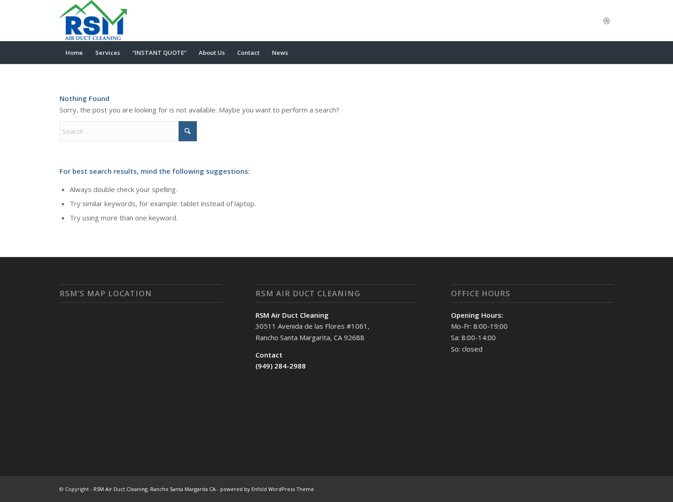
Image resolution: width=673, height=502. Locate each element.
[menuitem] (74, 52)
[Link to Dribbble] (606, 20)
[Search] (607, 52)
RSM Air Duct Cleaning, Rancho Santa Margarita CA (154, 489)
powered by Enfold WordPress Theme (267, 489)
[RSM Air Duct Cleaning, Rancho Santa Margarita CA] (93, 20)
